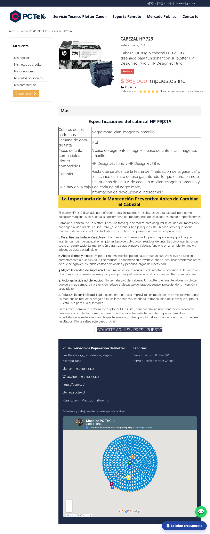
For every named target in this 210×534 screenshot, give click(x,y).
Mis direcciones (24, 71)
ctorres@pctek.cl (74, 392)
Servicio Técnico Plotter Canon (80, 16)
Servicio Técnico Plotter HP (151, 355)
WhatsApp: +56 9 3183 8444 (81, 376)
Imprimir (130, 87)
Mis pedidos (22, 57)
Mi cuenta (21, 46)
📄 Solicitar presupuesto (184, 526)
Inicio (42, 16)
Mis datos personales (28, 78)
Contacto (191, 16)
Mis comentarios (25, 85)
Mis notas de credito (27, 64)
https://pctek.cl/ (74, 384)
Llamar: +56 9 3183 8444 (78, 368)
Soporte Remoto (127, 16)
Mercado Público (162, 16)
